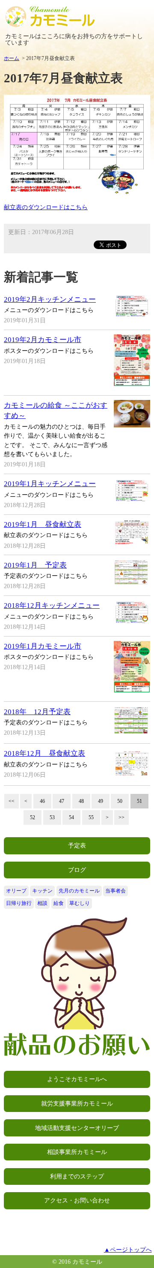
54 (71, 817)
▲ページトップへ (128, 1249)
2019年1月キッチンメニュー (50, 484)
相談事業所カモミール (77, 1151)
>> (121, 817)
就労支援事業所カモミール (77, 1103)
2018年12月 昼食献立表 (44, 753)
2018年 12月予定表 (37, 712)
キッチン (42, 890)
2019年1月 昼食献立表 (42, 524)
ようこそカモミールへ (77, 1079)
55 (91, 817)
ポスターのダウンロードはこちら (49, 350)
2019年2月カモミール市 (42, 340)
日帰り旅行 (19, 903)
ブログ (77, 869)
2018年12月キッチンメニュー (52, 605)
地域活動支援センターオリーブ (77, 1127)
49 (100, 801)
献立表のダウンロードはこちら (46, 207)
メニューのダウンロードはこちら (49, 309)
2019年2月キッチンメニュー (50, 299)
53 (52, 817)
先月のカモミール (79, 890)
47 (61, 801)
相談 (42, 903)
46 (42, 801)
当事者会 (115, 890)
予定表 (77, 845)
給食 (58, 903)
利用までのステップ (77, 1176)
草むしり (79, 903)
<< (12, 801)
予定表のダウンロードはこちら (46, 575)
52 (32, 817)
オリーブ (16, 890)
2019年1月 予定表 (35, 565)
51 (139, 801)
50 (119, 801)
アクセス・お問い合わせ (77, 1200)
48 (81, 801)
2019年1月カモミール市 (42, 646)
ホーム (11, 58)
